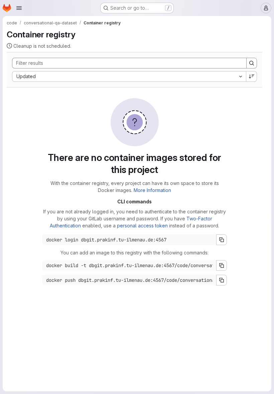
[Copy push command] (221, 280)
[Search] (251, 63)
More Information (152, 190)
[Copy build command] (221, 265)
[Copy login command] (221, 239)
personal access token (142, 225)
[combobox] (129, 76)
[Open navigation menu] (19, 8)
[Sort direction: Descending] (251, 76)
